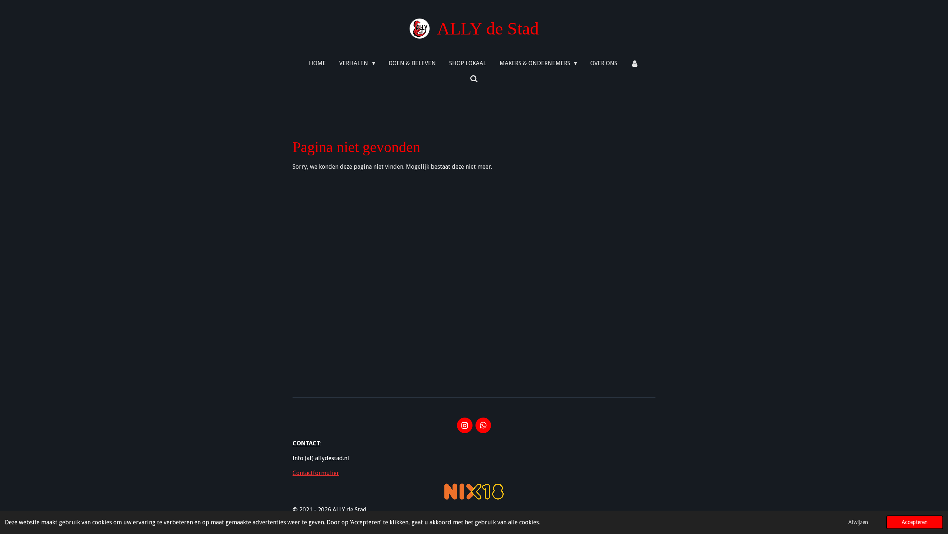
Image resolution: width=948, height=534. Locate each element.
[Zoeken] (474, 78)
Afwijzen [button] (858, 522)
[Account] (635, 63)
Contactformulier (316, 473)
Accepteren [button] (915, 522)
